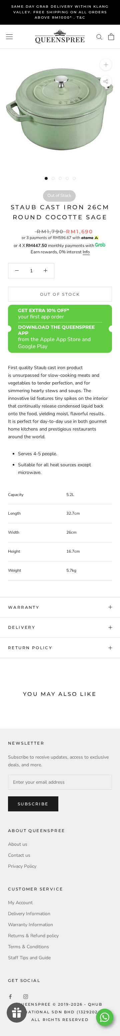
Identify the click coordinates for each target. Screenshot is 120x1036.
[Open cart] (111, 36)
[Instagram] (25, 996)
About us (17, 844)
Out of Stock (60, 294)
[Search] (99, 36)
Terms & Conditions (28, 947)
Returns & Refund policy (33, 936)
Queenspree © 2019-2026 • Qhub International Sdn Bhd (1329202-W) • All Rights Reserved (60, 1012)
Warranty (23, 607)
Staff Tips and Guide (29, 958)
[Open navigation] (9, 36)
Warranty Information (30, 925)
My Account (20, 902)
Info (86, 252)
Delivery (21, 627)
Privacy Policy (22, 866)
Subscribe (33, 803)
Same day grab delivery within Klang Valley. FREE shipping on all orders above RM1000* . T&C (60, 12)
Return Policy (30, 647)
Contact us (19, 855)
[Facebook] (10, 996)
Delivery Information (29, 914)
